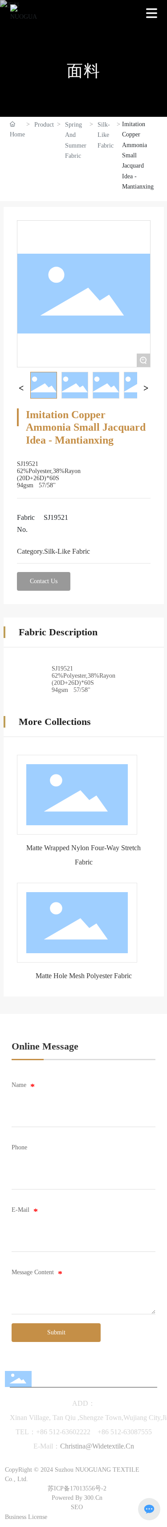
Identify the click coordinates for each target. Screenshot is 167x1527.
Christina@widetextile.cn (97, 1446)
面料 (84, 71)
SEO (77, 1507)
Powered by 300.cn (77, 1497)
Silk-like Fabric (106, 135)
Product (44, 124)
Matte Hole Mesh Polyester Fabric (84, 976)
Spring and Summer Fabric (75, 140)
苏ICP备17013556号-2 (77, 1488)
